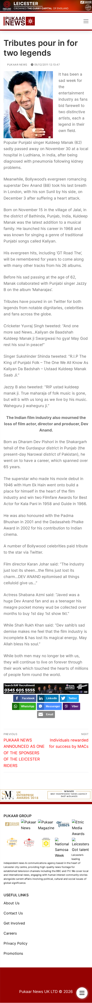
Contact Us (13, 913)
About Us (11, 903)
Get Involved (14, 923)
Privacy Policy (15, 943)
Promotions (13, 953)
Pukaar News (16, 64)
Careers (10, 933)
